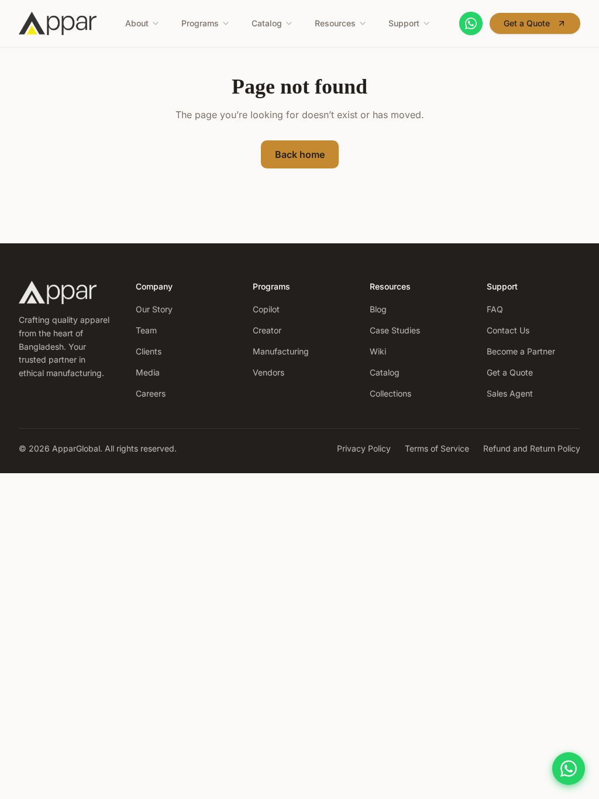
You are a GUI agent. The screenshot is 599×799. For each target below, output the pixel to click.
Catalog (267, 23)
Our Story (154, 309)
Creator (267, 330)
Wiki (378, 351)
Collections (390, 393)
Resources (335, 23)
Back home (300, 154)
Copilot (266, 309)
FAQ (495, 309)
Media (148, 372)
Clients (148, 351)
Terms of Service (437, 448)
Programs (200, 23)
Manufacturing (281, 351)
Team (146, 330)
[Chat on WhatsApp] (471, 23)
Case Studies (395, 330)
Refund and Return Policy (531, 448)
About (137, 23)
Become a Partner (521, 351)
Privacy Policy (364, 448)
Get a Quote (527, 23)
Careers (151, 393)
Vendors (268, 372)
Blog (378, 309)
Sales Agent (510, 393)
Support (403, 23)
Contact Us (508, 330)
